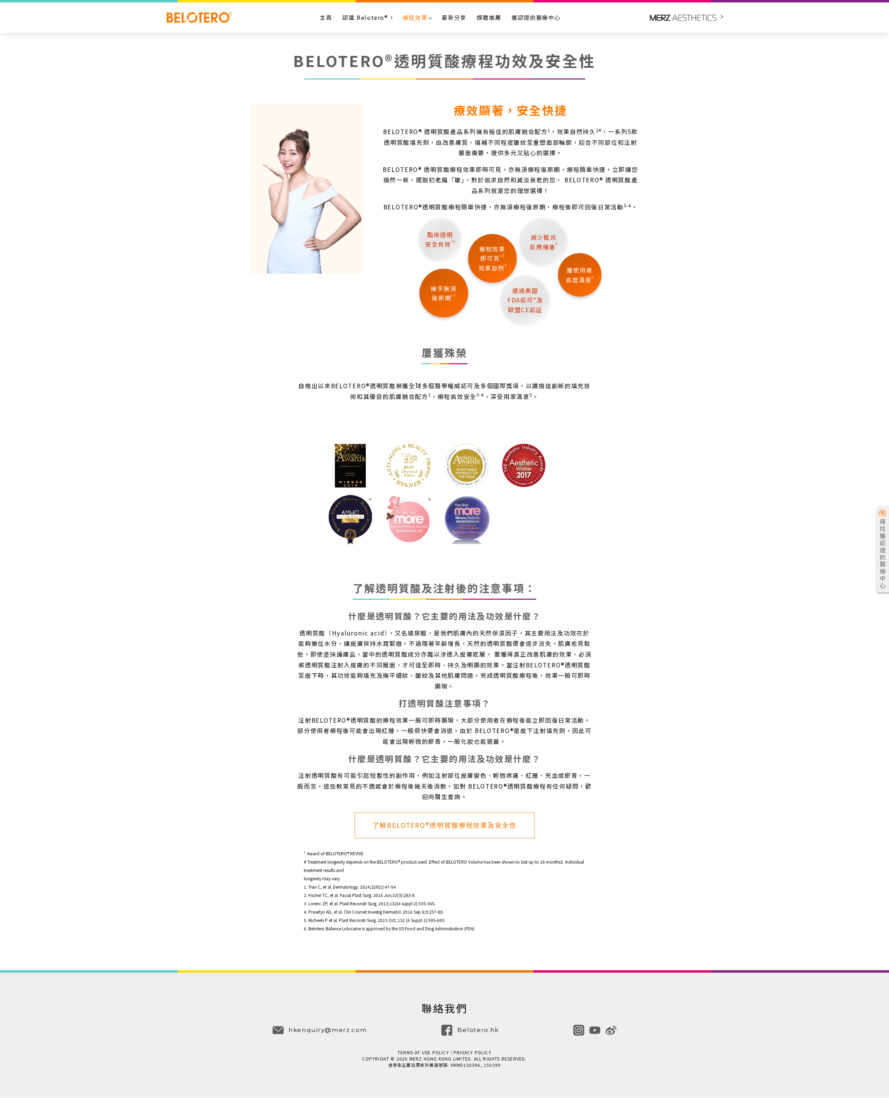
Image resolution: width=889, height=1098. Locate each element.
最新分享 (454, 17)
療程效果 (415, 17)
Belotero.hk (478, 1030)
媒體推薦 (489, 17)
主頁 (326, 17)
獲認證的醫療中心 (536, 17)
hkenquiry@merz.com (328, 1030)
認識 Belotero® (365, 17)
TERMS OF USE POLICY (423, 1052)
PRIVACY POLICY (472, 1052)
